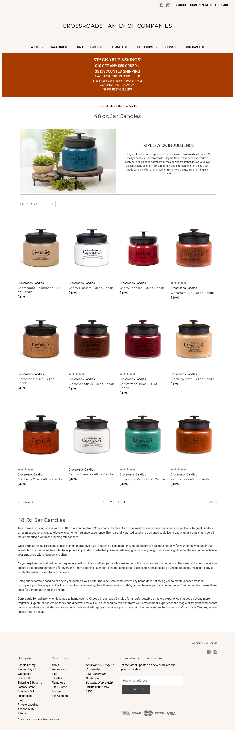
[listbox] (42, 204)
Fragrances (58, 47)
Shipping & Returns (30, 682)
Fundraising (25, 696)
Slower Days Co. (28, 669)
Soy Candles (195, 47)
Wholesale (24, 674)
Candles (96, 47)
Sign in (195, 5)
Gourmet (170, 47)
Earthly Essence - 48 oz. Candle (91, 474)
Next (210, 502)
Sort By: (24, 204)
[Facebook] (161, 5)
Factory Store (26, 687)
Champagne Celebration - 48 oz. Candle (39, 290)
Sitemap (23, 713)
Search (180, 5)
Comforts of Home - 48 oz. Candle (139, 386)
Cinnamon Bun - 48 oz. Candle (193, 292)
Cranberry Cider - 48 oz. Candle (40, 479)
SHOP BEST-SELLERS (117, 89)
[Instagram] (168, 5)
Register (211, 5)
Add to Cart (41, 251)
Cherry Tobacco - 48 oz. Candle (142, 288)
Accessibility (26, 709)
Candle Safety (27, 665)
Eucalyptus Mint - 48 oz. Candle (142, 479)
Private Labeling (28, 704)
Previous (27, 502)
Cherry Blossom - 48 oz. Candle (91, 288)
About (35, 47)
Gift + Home (145, 47)
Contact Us (25, 678)
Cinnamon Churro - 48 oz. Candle (36, 381)
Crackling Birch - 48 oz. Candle (193, 379)
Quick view (40, 244)
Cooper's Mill (26, 691)
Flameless (119, 47)
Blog (21, 700)
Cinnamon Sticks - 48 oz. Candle (92, 384)
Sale (80, 47)
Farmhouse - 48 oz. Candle (190, 479)
